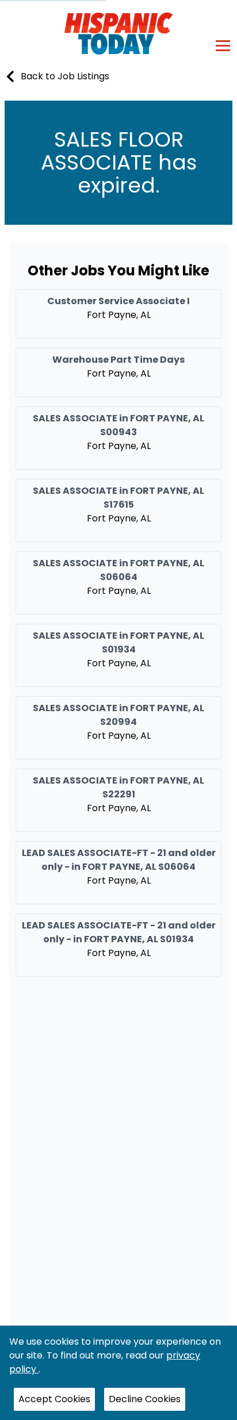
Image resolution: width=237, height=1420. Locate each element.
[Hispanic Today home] (119, 33)
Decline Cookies (145, 1399)
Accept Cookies (54, 1399)
